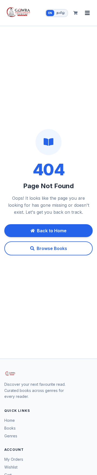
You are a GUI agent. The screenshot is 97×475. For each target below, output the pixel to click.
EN (50, 13)
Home (9, 420)
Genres (10, 436)
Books (10, 428)
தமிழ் (60, 13)
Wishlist (11, 467)
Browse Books (52, 248)
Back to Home (52, 230)
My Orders (13, 459)
